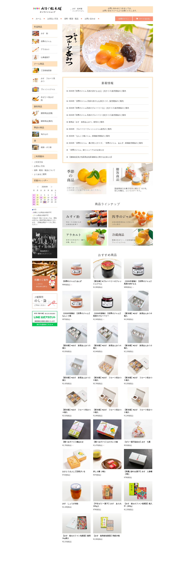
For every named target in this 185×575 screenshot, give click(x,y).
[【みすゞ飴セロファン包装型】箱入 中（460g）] (138, 500)
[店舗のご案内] (44, 276)
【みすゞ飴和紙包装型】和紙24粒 (106, 536)
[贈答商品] (131, 178)
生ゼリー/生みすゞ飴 (48, 98)
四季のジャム (46, 41)
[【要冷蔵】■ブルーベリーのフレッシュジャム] (107, 278)
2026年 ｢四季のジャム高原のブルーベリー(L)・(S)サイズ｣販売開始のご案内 (99, 108)
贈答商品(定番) (47, 113)
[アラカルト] (84, 237)
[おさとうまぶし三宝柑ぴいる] (76, 468)
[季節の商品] (84, 178)
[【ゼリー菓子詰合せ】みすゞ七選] (138, 438)
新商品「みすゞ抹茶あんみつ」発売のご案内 (86, 122)
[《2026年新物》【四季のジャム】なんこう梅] (76, 310)
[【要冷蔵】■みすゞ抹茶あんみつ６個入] (138, 310)
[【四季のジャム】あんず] (76, 278)
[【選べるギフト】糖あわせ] (76, 438)
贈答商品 (38, 106)
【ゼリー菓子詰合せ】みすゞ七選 (137, 442)
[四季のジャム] (130, 218)
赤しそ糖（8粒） (99, 471)
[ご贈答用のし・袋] (44, 301)
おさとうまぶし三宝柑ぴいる (73, 471)
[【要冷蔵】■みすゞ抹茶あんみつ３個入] (138, 342)
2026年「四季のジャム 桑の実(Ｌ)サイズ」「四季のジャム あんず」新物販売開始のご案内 (106, 143)
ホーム (38, 19)
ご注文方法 (38, 162)
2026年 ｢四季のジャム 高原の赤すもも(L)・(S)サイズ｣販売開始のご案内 (97, 91)
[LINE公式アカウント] (44, 318)
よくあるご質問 (40, 174)
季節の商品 (39, 127)
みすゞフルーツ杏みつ (48, 79)
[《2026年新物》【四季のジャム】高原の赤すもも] (138, 278)
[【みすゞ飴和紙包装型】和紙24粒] (107, 532)
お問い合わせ (90, 19)
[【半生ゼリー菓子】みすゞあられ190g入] (107, 500)
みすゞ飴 (44, 33)
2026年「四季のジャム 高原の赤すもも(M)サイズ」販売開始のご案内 (96, 101)
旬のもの (44, 134)
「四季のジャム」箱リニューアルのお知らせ (86, 150)
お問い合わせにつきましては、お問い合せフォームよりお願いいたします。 (120, 9)
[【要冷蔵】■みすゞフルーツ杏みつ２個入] (138, 406)
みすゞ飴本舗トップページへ (78, 10)
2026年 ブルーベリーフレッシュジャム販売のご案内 (90, 129)
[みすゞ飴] (84, 218)
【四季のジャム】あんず (72, 281)
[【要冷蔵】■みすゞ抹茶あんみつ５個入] (76, 342)
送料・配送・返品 (71, 19)
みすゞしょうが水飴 (70, 504)
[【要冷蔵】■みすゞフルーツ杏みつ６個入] (107, 374)
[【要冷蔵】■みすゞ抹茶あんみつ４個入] (107, 342)
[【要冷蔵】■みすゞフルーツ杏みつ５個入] (138, 374)
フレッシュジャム (48, 89)
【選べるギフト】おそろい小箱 (105, 442)
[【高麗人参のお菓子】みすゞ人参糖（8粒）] (138, 468)
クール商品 (39, 64)
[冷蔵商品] (130, 237)
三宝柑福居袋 (46, 70)
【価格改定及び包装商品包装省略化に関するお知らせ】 (91, 157)
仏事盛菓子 (45, 57)
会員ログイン (123, 19)
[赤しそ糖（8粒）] (107, 468)
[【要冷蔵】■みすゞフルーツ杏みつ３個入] (107, 406)
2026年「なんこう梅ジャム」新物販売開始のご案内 (89, 136)
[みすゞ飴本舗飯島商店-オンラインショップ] (47, 13)
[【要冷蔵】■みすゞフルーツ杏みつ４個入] (76, 406)
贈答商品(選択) (47, 121)
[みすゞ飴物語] (44, 243)
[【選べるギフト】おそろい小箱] (107, 438)
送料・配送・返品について (44, 170)
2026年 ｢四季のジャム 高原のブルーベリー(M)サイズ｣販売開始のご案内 (97, 115)
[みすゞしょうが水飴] (76, 500)
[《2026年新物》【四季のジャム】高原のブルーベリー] (107, 310)
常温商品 (38, 27)
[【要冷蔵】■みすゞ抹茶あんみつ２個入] (76, 374)
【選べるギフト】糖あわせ (72, 442)
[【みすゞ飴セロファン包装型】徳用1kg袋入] (76, 532)
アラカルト (45, 49)
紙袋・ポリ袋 (46, 147)
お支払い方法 (52, 19)
